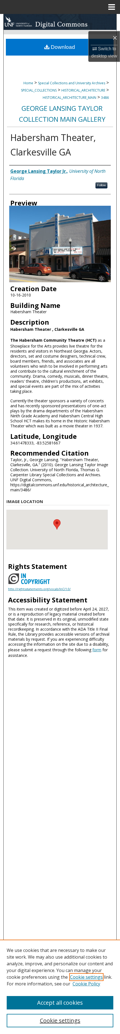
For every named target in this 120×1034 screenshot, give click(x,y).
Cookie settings (86, 977)
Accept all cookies (60, 1002)
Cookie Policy (86, 984)
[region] (60, 987)
